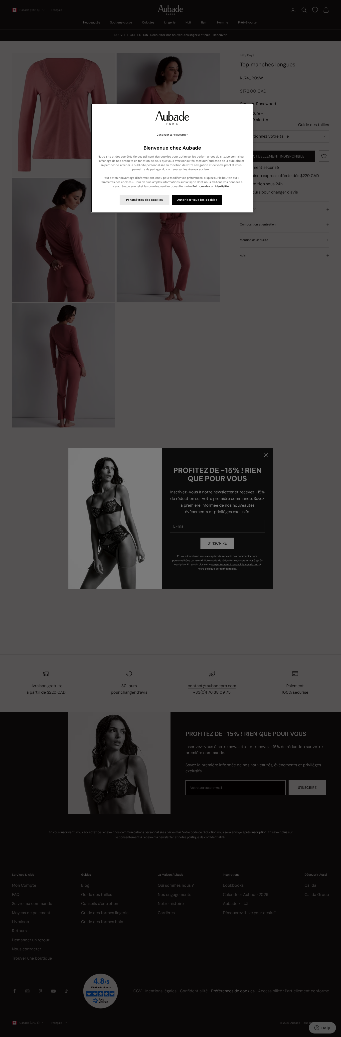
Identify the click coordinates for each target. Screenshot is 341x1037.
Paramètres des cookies (144, 200)
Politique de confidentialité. (210, 186)
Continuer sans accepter (172, 134)
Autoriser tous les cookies (197, 200)
